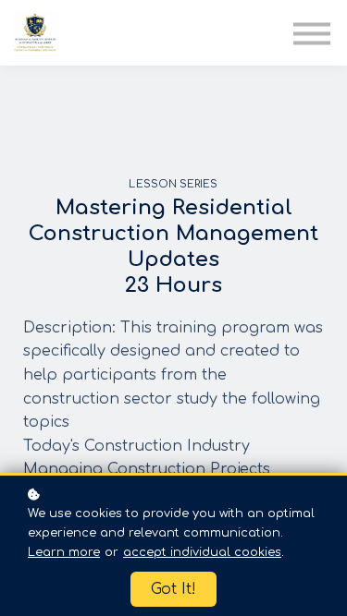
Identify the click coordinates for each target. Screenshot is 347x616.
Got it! (173, 589)
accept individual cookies (202, 552)
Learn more (64, 552)
